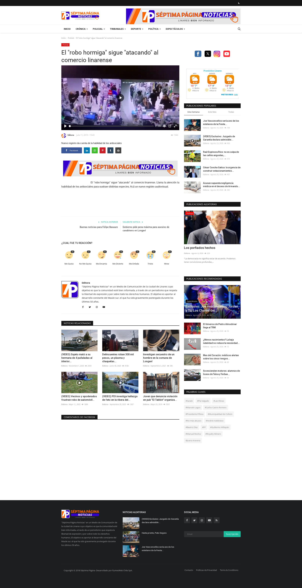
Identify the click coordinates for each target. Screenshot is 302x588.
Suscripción (232, 534)
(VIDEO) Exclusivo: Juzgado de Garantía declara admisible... (219, 138)
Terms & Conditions (229, 570)
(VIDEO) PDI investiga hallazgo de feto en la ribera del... (120, 398)
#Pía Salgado (203, 400)
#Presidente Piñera (194, 414)
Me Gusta (68, 263)
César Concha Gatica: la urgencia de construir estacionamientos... (221, 169)
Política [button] (153, 28)
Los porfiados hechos (199, 248)
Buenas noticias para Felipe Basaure (99, 227)
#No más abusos (193, 420)
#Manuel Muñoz (193, 433)
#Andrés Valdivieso (215, 420)
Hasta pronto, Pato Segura (154, 533)
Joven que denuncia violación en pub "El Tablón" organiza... (160, 398)
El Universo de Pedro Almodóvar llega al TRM (220, 326)
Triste (150, 263)
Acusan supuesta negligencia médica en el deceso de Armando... (221, 185)
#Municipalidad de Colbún (220, 414)
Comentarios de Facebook (79, 417)
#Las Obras (218, 400)
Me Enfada (134, 263)
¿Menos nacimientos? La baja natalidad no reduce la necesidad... (221, 341)
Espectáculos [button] (174, 28)
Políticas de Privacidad (206, 570)
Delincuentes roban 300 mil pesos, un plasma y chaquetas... (118, 358)
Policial (71, 38)
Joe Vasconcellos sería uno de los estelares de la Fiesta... (221, 122)
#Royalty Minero (213, 433)
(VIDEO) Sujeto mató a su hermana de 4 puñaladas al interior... (76, 358)
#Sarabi (189, 400)
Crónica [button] (81, 28)
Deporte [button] (136, 28)
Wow (166, 263)
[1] (239, 3)
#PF (204, 427)
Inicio (67, 28)
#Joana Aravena (193, 440)
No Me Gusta (85, 263)
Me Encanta (101, 263)
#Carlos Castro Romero (215, 407)
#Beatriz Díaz (192, 427)
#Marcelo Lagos (193, 407)
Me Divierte (117, 263)
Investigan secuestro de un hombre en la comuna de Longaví (158, 358)
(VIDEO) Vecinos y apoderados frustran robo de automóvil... (79, 398)
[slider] (111, 126)
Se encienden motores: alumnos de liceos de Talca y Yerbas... (221, 372)
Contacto (189, 570)
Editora (71, 135)
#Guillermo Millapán (219, 427)
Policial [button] (98, 28)
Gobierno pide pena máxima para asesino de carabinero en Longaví (146, 229)
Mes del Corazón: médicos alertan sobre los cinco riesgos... (221, 357)
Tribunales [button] (117, 28)
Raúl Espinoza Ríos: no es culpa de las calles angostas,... (221, 154)
